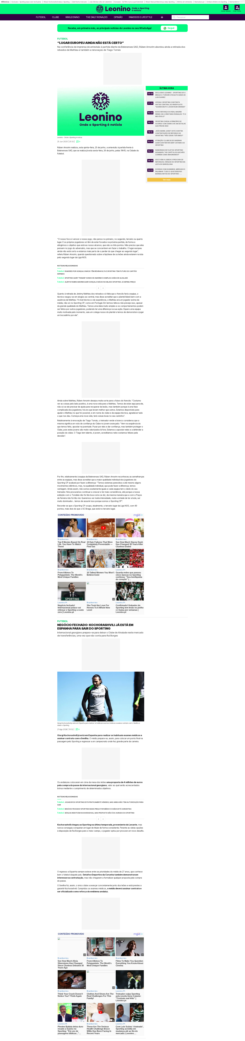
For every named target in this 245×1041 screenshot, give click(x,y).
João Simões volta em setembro (100, 2)
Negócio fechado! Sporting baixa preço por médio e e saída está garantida (98, 809)
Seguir (171, 28)
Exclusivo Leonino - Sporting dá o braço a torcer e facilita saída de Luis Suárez (170, 95)
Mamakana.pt (199, 2)
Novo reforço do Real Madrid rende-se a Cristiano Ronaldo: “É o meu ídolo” (170, 114)
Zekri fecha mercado (79, 2)
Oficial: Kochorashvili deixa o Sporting (57, 2)
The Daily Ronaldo (96, 17)
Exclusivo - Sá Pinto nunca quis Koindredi (128, 2)
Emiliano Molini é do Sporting (217, 2)
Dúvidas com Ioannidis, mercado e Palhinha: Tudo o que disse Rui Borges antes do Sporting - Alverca (170, 171)
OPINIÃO (118, 17)
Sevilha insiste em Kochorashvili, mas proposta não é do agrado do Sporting (99, 813)
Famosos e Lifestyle (140, 17)
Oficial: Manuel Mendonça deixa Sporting (160, 2)
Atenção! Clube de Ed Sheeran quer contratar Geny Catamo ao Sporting (170, 143)
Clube (55, 17)
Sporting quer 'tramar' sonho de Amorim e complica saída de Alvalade (96, 278)
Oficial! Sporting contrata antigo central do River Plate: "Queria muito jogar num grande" (170, 104)
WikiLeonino (72, 17)
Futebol (41, 17)
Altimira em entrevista (184, 2)
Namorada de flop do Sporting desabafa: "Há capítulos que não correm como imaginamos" (170, 152)
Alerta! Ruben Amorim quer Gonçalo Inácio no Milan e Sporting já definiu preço (100, 282)
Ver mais (166, 180)
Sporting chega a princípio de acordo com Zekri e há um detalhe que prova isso (170, 123)
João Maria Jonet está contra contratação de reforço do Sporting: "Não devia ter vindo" (169, 133)
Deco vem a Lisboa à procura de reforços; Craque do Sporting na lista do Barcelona (170, 162)
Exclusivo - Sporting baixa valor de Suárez (26, 2)
